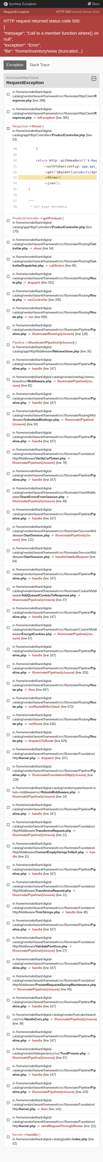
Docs (95, 4)
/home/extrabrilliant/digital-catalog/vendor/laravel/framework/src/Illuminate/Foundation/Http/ (53, 753)
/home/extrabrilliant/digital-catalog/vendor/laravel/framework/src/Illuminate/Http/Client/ (54, 96)
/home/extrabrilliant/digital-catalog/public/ (51, 1139)
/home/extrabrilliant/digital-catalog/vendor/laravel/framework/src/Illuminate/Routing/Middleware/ (53, 415)
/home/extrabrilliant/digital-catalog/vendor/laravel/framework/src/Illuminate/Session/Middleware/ (54, 531)
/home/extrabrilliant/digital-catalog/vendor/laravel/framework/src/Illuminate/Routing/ (54, 244)
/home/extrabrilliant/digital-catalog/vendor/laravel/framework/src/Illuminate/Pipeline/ (54, 330)
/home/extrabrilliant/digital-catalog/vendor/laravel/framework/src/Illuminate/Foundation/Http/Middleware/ (53, 454)
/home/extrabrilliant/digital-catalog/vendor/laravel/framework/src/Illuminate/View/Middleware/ (54, 492)
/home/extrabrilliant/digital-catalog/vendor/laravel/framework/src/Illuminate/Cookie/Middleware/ (54, 591)
